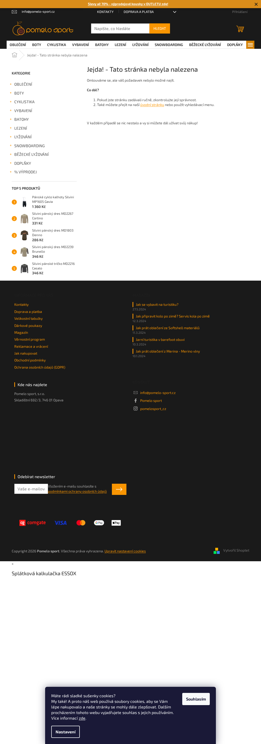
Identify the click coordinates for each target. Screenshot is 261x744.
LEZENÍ (20, 128)
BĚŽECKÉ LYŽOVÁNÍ (31, 154)
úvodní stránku (152, 104)
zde (82, 718)
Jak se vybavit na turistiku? (157, 304)
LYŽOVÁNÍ (23, 136)
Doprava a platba (139, 12)
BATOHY (21, 119)
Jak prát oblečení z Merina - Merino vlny (168, 351)
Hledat (159, 28)
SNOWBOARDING (29, 145)
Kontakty (105, 12)
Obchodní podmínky (30, 360)
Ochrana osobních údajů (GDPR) (39, 367)
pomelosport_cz (153, 408)
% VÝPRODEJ (25, 172)
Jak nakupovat (25, 353)
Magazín (21, 332)
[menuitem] (18, 45)
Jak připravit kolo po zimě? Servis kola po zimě (173, 316)
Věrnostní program (29, 339)
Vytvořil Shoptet (236, 550)
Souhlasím (196, 698)
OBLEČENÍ (23, 84)
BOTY (19, 93)
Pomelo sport (151, 400)
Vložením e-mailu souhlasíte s (77, 488)
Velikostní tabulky (28, 318)
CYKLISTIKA (24, 101)
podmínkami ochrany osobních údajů (77, 491)
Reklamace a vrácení (31, 346)
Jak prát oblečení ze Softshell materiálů (168, 328)
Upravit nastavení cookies (125, 551)
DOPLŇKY (22, 163)
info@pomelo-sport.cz (158, 392)
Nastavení (65, 731)
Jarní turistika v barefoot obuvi (160, 339)
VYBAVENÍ (23, 110)
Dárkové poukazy (28, 325)
